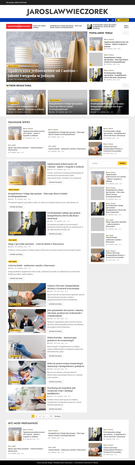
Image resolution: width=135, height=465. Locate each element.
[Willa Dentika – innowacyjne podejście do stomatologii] (27, 347)
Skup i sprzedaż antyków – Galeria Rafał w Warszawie (115, 75)
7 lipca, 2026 (109, 154)
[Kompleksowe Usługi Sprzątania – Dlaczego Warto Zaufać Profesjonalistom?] (96, 44)
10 (51, 416)
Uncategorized (14, 356)
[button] (113, 20)
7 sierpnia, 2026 (111, 49)
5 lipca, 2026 (60, 343)
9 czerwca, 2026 (61, 396)
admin (11, 79)
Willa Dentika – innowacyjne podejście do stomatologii (62, 339)
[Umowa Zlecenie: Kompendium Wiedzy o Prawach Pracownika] (95, 148)
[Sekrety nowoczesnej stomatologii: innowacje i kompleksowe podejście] (27, 373)
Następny (57, 416)
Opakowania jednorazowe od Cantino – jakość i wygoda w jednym (43, 73)
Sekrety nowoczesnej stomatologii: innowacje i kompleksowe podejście (65, 365)
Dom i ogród (107, 71)
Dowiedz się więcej (55, 182)
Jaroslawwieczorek (67, 11)
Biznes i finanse (13, 66)
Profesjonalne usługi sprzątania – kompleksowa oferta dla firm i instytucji (115, 59)
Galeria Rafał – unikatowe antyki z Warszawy (67, 149)
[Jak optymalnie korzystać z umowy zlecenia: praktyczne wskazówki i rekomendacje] (27, 321)
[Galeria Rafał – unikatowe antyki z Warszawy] (46, 261)
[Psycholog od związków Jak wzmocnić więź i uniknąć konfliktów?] (27, 399)
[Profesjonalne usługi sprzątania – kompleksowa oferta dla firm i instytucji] (96, 59)
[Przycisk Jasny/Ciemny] (109, 20)
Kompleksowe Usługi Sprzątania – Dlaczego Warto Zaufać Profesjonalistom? (116, 44)
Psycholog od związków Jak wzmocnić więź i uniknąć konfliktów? (61, 391)
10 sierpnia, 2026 (21, 79)
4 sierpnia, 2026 (111, 79)
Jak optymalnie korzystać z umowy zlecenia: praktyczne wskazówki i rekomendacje (65, 313)
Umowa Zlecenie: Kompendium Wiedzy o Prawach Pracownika (113, 149)
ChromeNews (79, 463)
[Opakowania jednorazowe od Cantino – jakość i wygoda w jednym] (46, 56)
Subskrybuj (123, 20)
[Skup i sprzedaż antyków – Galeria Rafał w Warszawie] (96, 75)
